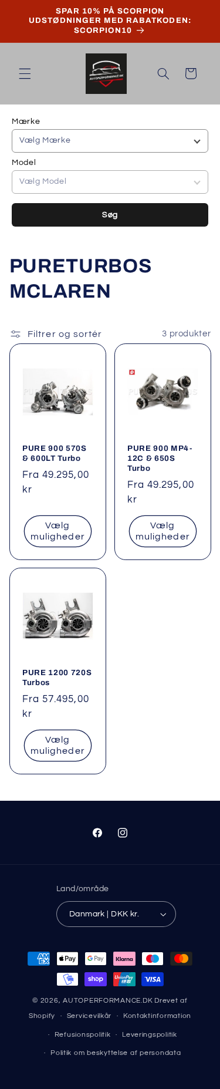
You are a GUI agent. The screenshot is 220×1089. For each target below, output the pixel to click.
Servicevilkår (89, 1016)
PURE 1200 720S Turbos (57, 678)
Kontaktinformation (157, 1016)
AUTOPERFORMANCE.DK (108, 1000)
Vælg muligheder (58, 531)
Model (24, 163)
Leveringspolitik (149, 1034)
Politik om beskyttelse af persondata (115, 1053)
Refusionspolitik (83, 1034)
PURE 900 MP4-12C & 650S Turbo (159, 458)
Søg (110, 215)
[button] (24, 73)
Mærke (26, 121)
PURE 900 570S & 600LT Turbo (54, 453)
